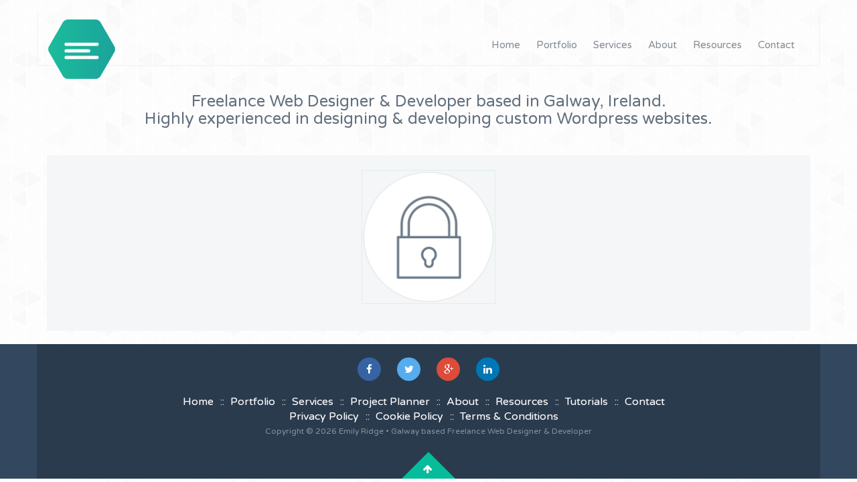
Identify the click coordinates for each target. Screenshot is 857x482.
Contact (776, 45)
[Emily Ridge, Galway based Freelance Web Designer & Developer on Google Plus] (448, 369)
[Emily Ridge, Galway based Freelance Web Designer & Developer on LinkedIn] (487, 369)
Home (505, 45)
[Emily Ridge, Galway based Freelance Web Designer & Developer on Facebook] (369, 369)
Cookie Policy (409, 416)
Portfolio (556, 45)
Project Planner (390, 401)
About (662, 45)
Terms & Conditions (509, 416)
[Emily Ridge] (81, 49)
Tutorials (586, 401)
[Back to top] (428, 469)
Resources (717, 45)
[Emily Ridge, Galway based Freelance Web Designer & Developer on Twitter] (408, 369)
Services (612, 45)
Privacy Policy (324, 416)
